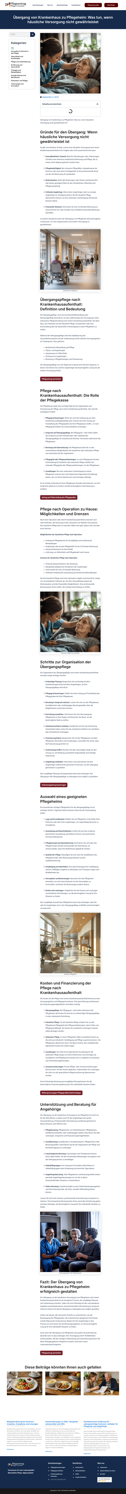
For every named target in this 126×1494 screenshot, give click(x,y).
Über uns (50, 5)
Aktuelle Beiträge (62, 5)
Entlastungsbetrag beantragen (54, 785)
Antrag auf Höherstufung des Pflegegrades (59, 497)
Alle (12, 48)
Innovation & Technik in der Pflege (19, 52)
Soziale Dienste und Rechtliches (18, 76)
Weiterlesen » (10, 1449)
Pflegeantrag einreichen (51, 379)
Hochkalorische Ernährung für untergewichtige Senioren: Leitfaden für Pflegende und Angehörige (101, 1424)
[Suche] (32, 34)
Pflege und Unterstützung (20, 62)
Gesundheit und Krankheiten (17, 57)
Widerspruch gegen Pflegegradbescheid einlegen (61, 1093)
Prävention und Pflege (19, 81)
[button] (97, 104)
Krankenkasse (76, 5)
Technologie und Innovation (17, 85)
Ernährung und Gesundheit (16, 66)
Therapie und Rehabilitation (16, 71)
